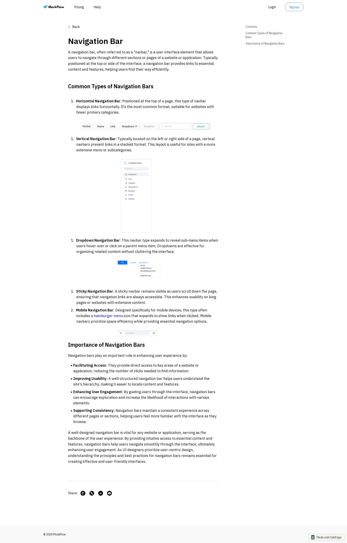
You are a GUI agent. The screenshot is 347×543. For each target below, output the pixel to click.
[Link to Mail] (109, 493)
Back (75, 27)
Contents (251, 26)
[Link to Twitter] (91, 493)
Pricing (79, 7)
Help (97, 7)
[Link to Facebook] (83, 493)
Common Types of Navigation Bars (264, 35)
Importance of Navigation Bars (265, 43)
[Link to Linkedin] (100, 493)
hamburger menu (108, 315)
